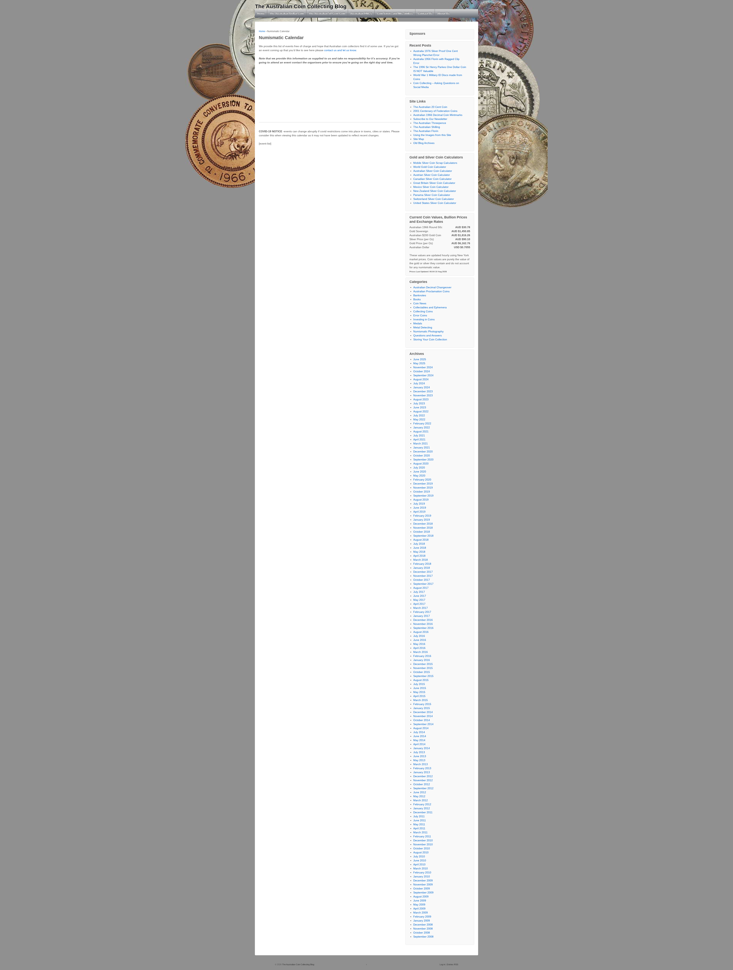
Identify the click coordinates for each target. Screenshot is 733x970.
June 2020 (419, 471)
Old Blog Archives (423, 143)
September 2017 (423, 583)
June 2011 (419, 820)
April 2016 (419, 647)
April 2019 (419, 511)
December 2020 (423, 451)
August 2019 (421, 499)
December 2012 (423, 776)
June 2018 (419, 547)
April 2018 (419, 555)
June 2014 (419, 736)
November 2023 (423, 395)
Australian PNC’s (361, 13)
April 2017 (419, 603)
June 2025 (419, 359)
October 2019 (421, 491)
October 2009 (421, 888)
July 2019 (419, 503)
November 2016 (423, 623)
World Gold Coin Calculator (429, 166)
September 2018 (423, 535)
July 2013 (419, 752)
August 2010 (421, 852)
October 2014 (421, 720)
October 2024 (421, 371)
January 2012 (421, 808)
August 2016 (421, 631)
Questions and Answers (427, 335)
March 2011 (420, 832)
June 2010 (419, 860)
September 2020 (423, 459)
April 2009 (419, 908)
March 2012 (420, 800)
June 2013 (419, 756)
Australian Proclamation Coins (431, 291)
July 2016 (419, 635)
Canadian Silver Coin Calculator (432, 178)
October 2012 (421, 784)
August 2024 (421, 379)
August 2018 (421, 539)
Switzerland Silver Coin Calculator (433, 198)
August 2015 (421, 680)
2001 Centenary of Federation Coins (435, 110)
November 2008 (423, 928)
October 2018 (421, 531)
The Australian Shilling (426, 126)
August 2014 (421, 728)
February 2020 (422, 479)
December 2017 (423, 571)
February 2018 (422, 563)
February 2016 (422, 655)
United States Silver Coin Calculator (434, 202)
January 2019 (421, 519)
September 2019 (423, 495)
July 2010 (419, 856)
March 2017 (420, 607)
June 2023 (419, 407)
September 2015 (423, 676)
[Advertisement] (330, 95)
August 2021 (421, 431)
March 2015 (420, 700)
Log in (442, 964)
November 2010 (423, 844)
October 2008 (421, 932)
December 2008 (423, 924)
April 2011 (419, 828)
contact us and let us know (340, 50)
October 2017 (421, 579)
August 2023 (421, 399)
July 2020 (419, 467)
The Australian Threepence (429, 122)
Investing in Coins (424, 319)
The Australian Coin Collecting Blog (300, 6)
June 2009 (419, 900)
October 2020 (421, 455)
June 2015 (419, 688)
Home (261, 13)
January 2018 (421, 567)
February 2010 (422, 872)
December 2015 (423, 664)
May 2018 (419, 551)
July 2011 (419, 816)
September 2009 (423, 892)
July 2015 (419, 684)
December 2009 (423, 880)
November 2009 (423, 884)
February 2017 (422, 611)
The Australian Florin (425, 130)
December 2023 (423, 391)
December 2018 (423, 523)
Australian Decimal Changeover (432, 287)
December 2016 (423, 619)
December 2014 (423, 712)
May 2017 (419, 599)
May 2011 (419, 824)
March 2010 (420, 868)
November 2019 (423, 487)
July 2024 (419, 383)
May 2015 (419, 692)
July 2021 (419, 435)
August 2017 (421, 587)
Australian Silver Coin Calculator (432, 170)
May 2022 (419, 419)
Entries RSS (452, 964)
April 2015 (419, 696)
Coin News (419, 303)
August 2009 (421, 896)
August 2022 (421, 411)
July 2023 (419, 403)
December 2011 (423, 812)
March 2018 (420, 559)
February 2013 (422, 768)
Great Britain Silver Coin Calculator (434, 182)
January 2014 (421, 748)
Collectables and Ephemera (430, 307)
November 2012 (423, 780)
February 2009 (422, 916)
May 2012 (419, 796)
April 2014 (419, 744)
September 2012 (423, 788)
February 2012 (422, 804)
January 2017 (421, 615)
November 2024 (423, 367)
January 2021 (421, 447)
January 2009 (421, 920)
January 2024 (421, 387)
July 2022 (419, 415)
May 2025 (419, 363)
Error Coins (420, 315)
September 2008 (423, 936)
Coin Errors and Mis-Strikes (395, 13)
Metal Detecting (422, 327)
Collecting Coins (423, 311)
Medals (417, 323)
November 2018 (423, 527)
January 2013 (421, 772)
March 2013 (420, 764)
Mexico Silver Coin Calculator (431, 186)
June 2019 (419, 507)
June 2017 (419, 595)
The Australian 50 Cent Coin (327, 13)
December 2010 (423, 840)
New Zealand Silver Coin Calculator (434, 190)
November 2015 (423, 668)
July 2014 (419, 732)
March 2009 (420, 912)
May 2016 (419, 643)
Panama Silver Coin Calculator (431, 194)
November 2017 (423, 575)
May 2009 (419, 904)
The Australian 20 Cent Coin (430, 106)
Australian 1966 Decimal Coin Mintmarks (437, 114)
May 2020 (419, 475)
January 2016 (421, 659)
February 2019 (422, 515)
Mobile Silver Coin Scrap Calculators (435, 162)
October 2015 (421, 672)
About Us (443, 13)
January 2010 (421, 876)
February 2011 (422, 836)
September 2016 (423, 627)
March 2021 (420, 443)
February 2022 (422, 423)
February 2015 (422, 704)
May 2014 (419, 740)
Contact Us (425, 13)
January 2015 (421, 708)
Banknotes (419, 295)
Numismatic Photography (428, 331)
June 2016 (419, 639)
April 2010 (419, 864)
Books (417, 299)
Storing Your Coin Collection (430, 339)
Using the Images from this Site (432, 134)
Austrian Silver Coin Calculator (431, 174)
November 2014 (423, 716)
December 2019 (423, 483)
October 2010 (421, 848)
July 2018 (419, 543)
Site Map (418, 139)
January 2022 (421, 427)
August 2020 (421, 463)
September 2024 (423, 375)
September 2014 (423, 724)
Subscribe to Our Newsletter (430, 118)
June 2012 (419, 792)
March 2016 (420, 651)
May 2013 (419, 760)
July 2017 (419, 591)
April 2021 (419, 439)
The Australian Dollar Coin (287, 13)
